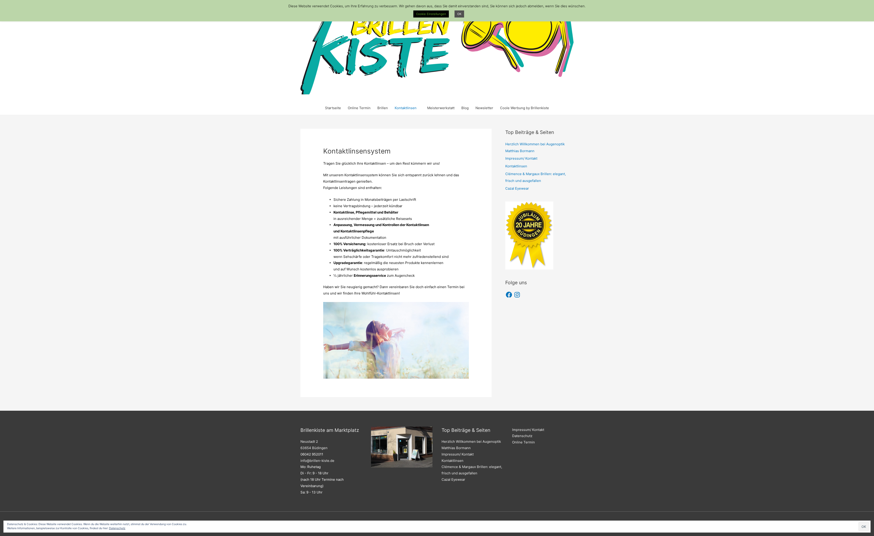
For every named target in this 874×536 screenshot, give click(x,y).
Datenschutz (117, 528)
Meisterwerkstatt (441, 108)
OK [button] (459, 14)
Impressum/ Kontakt (521, 158)
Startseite (333, 108)
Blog (465, 108)
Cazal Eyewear (517, 188)
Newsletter (484, 108)
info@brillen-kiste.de (317, 460)
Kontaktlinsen (406, 108)
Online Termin (359, 108)
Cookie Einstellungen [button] (431, 14)
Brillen (382, 108)
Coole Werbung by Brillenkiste (524, 108)
